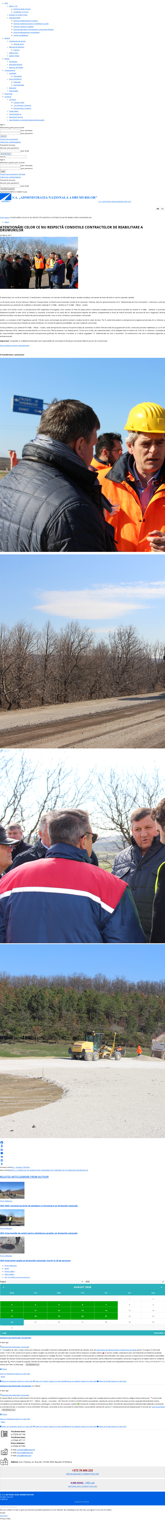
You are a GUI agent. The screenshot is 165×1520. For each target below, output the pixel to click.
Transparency (9, 70)
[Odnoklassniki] (82, 1146)
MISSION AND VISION (21, 9)
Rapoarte (12, 88)
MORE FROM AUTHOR (36, 1176)
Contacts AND (18, 102)
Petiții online (13, 111)
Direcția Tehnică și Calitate (23, 26)
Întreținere (13, 61)
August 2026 (82, 1287)
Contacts (7, 96)
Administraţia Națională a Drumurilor (15, 1338)
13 (82, 1310)
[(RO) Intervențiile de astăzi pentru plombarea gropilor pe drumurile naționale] (12, 1225)
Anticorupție (13, 91)
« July (4, 1333)
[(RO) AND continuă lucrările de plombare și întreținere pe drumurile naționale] (12, 1198)
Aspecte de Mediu (16, 67)
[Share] (82, 1164)
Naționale (17, 82)
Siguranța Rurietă (15, 64)
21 (106, 1316)
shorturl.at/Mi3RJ (158, 1407)
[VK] (82, 1157)
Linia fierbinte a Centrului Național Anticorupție (26, 120)
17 (12, 1316)
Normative (17, 76)
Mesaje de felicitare (16, 47)
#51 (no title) (17, 1277)
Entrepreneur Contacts (22, 108)
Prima (2, 217)
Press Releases (6, 1201)
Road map (8, 94)
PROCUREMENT (15, 79)
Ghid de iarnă (18, 44)
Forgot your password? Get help (12, 174)
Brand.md (11, 1499)
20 (82, 1316)
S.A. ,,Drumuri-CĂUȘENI (21, 1167)
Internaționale (18, 85)
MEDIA (7, 38)
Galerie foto (13, 53)
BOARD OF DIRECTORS (18, 15)
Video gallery (9, 1274)
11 (35, 1310)
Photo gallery (9, 1271)
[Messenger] (82, 1153)
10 (12, 1310)
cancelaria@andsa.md (26, 1449)
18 (35, 1316)
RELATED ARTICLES (11, 1176)
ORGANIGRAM (14, 18)
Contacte (12, 99)
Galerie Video (14, 56)
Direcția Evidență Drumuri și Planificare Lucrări (31, 23)
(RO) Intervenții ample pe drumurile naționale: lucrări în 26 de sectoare (35, 1260)
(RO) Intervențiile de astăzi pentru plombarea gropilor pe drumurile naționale (38, 1233)
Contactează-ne (15, 114)
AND (6, 3)
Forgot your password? (9, 139)
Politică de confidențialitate (10, 142)
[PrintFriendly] (82, 1160)
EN (158, 209)
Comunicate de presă (17, 41)
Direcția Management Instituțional (26, 32)
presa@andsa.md (24, 1455)
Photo (4, 1369)
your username (26, 130)
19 (59, 1316)
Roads (6, 59)
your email (25, 151)
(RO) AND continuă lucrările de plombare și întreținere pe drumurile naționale (39, 1205)
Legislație (12, 73)
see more (4, 1515)
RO (162, 209)
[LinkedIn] (82, 1149)
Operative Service (16, 117)
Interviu (16, 50)
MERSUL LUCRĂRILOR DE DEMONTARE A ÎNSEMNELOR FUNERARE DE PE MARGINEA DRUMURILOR (48, 1170)
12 (59, 1310)
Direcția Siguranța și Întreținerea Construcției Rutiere (33, 29)
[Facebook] (82, 1142)
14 (106, 1310)
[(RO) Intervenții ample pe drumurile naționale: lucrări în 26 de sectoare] (12, 1253)
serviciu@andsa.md (25, 1452)
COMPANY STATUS (20, 12)
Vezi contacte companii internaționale (14, 345)
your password (26, 133)
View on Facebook (15, 1374)
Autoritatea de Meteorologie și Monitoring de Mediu (116, 1350)
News (7, 217)
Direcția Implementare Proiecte (25, 21)
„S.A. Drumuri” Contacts (22, 105)
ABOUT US (13, 6)
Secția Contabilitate (20, 35)
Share (3, 1376)
